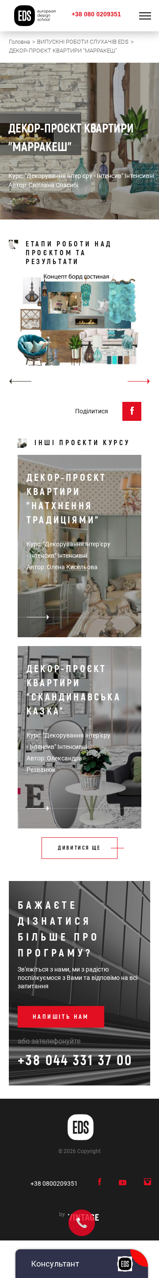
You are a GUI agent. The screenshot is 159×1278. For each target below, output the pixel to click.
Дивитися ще (79, 848)
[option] (79, 332)
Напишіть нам (61, 1017)
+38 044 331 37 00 (75, 1061)
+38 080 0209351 (96, 14)
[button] (20, 381)
